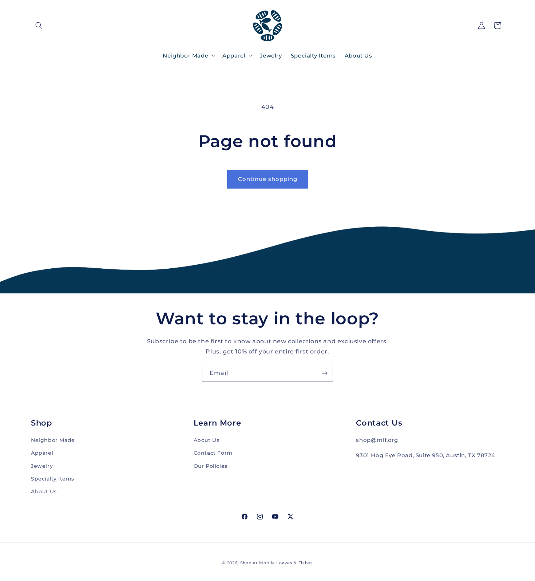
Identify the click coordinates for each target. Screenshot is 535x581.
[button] (39, 25)
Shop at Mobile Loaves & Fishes (276, 562)
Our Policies (210, 465)
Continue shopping (267, 178)
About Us (44, 491)
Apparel (42, 453)
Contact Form (213, 453)
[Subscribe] (325, 373)
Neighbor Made (53, 440)
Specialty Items (52, 478)
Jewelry (42, 465)
